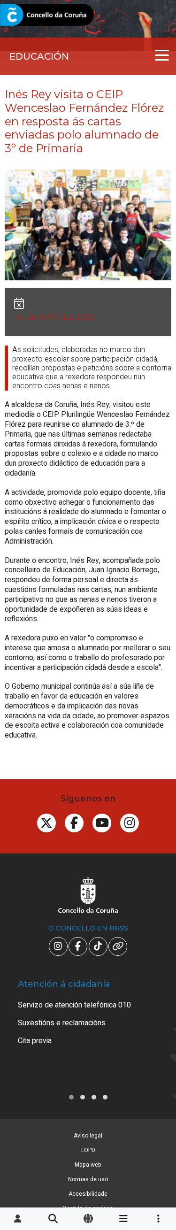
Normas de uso (88, 1179)
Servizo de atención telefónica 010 (74, 1005)
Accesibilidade (88, 1194)
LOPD (88, 1150)
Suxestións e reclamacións (62, 1023)
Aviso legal (88, 1135)
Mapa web (88, 1165)
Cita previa (35, 1040)
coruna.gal (29, 15)
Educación (39, 56)
